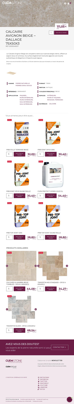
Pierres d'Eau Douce (24, 85)
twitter (43, 381)
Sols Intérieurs (26, 104)
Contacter (58, 347)
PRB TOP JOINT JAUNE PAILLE (49, 233)
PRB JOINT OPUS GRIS (46, 150)
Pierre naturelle (23, 83)
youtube (44, 385)
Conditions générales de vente (16, 377)
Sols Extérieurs (26, 102)
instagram (44, 377)
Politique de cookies (37, 401)
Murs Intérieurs (26, 100)
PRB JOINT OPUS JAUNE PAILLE (18, 191)
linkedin (43, 387)
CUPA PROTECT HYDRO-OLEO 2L (50, 191)
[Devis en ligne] (12, 3)
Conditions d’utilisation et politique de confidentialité (18, 401)
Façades (23, 95)
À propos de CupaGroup (42, 399)
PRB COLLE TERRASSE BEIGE (17, 150)
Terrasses (59, 100)
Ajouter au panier (61, 32)
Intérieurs (51, 95)
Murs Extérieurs (26, 97)
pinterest (44, 383)
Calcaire (52, 104)
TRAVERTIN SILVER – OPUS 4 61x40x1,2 (20, 326)
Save (10, 120)
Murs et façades (53, 97)
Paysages (50, 100)
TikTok (42, 389)
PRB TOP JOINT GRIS (14, 233)
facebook (44, 379)
